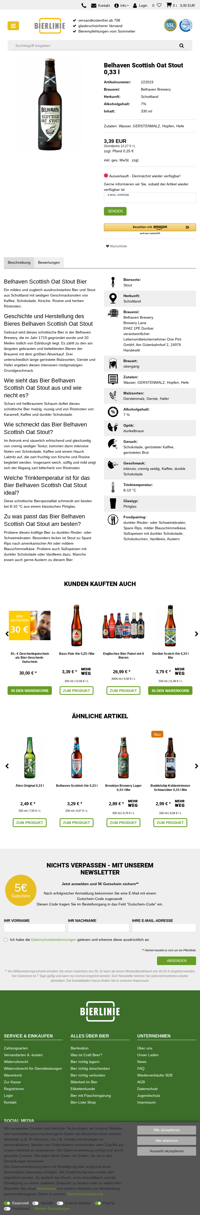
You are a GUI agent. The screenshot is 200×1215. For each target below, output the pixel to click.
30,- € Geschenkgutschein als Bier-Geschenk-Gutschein (29, 658)
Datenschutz (147, 1089)
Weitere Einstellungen (52, 1208)
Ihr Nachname (82, 920)
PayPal (108, 1203)
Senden (115, 211)
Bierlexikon (80, 1048)
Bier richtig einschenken (90, 1068)
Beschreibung (19, 262)
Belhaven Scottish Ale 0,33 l (76, 786)
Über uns (144, 1048)
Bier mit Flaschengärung (91, 1095)
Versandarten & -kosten (23, 1055)
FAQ (141, 1068)
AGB (141, 1082)
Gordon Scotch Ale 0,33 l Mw (170, 656)
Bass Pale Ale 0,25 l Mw (76, 654)
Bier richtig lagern (85, 1062)
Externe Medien (78, 1203)
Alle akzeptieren (167, 1130)
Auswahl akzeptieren (167, 1151)
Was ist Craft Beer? (86, 1055)
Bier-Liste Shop (83, 1102)
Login (8, 1095)
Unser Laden (148, 1055)
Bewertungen (49, 262)
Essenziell (20, 1203)
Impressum (146, 1102)
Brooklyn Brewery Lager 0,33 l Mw (123, 788)
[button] (150, 229)
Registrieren (14, 1089)
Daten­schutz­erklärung (85, 1194)
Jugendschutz (148, 1095)
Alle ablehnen (166, 1140)
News (141, 1062)
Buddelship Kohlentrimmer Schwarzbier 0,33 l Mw (170, 788)
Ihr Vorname (17, 920)
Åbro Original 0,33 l (30, 786)
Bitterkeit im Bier (84, 1082)
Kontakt (10, 1102)
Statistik (46, 1203)
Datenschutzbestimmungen (53, 939)
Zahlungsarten (16, 1048)
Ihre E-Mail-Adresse (152, 920)
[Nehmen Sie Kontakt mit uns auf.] (85, 5)
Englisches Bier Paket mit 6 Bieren (123, 656)
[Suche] (180, 45)
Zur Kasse (12, 1082)
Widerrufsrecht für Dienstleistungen (33, 1068)
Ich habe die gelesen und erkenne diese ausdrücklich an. (80, 939)
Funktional (20, 1208)
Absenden (176, 961)
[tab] (19, 262)
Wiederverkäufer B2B (154, 1075)
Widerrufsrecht (16, 1062)
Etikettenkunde (83, 1089)
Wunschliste (118, 246)
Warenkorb (13, 1075)
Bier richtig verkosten (88, 1075)
